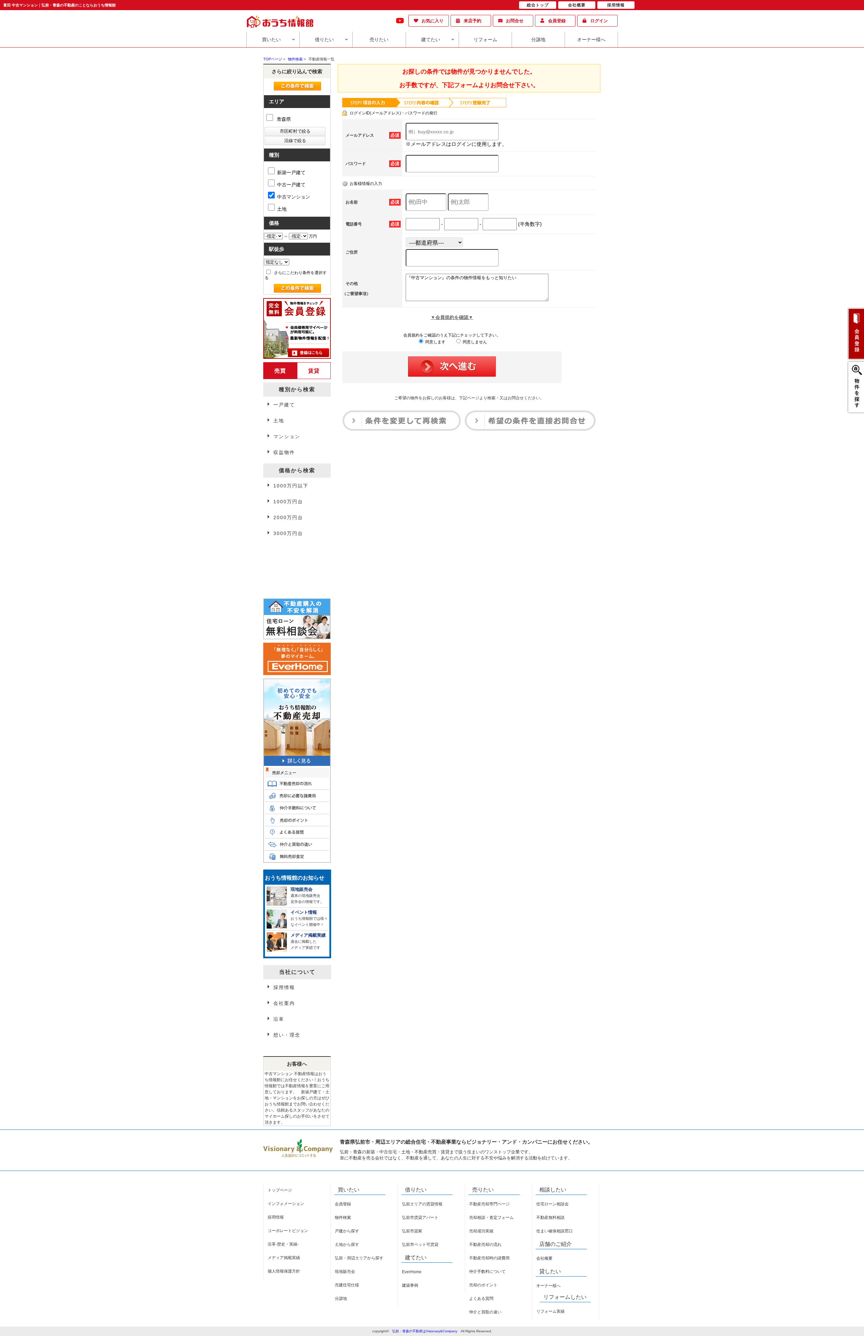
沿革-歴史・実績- (283, 1244)
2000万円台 (288, 517)
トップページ (280, 1190)
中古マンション (293, 196)
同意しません (474, 342)
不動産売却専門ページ (489, 1204)
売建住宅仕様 (347, 1285)
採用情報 (284, 987)
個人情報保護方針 (284, 1271)
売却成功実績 (481, 1231)
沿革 (278, 1019)
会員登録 (557, 20)
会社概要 (544, 1258)
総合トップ (538, 5)
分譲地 (538, 39)
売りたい (379, 39)
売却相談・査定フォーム (491, 1217)
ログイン (599, 20)
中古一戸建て (291, 184)
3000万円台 (288, 533)
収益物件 (284, 452)
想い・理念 (286, 1035)
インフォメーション (286, 1203)
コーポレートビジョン (288, 1230)
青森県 (283, 119)
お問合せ (514, 20)
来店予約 (472, 20)
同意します (435, 342)
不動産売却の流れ (485, 1244)
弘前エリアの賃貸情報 (422, 1204)
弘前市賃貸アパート (420, 1217)
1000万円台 (288, 501)
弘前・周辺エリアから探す (359, 1258)
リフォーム (485, 39)
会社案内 (284, 1003)
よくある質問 (481, 1298)
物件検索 (343, 1217)
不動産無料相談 (550, 1217)
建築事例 (410, 1285)
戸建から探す (347, 1231)
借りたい (324, 39)
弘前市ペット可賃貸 (420, 1244)
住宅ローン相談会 (552, 1204)
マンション (286, 436)
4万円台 (283, 551)
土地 (282, 209)
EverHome (412, 1272)
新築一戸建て (291, 172)
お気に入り (432, 20)
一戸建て (284, 404)
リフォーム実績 (550, 1311)
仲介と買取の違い (485, 1312)
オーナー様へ (591, 39)
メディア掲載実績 (284, 1257)
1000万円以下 (290, 485)
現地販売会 (345, 1271)
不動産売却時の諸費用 (489, 1258)
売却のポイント (483, 1285)
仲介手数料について (487, 1271)
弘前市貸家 (412, 1231)
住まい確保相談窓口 (554, 1231)
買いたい (271, 39)
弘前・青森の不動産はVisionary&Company (424, 1331)
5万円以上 (285, 566)
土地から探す (347, 1244)
